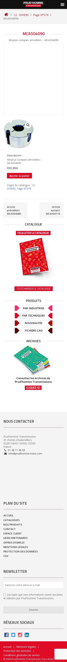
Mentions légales (15, 547)
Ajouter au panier (19, 176)
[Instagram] (20, 635)
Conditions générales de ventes (21, 655)
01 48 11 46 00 (16, 450)
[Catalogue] (33, 253)
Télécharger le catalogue (33, 289)
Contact (9, 529)
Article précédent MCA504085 (14, 210)
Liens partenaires (15, 538)
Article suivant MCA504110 (53, 210)
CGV (5, 556)
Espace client (12, 533)
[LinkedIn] (27, 635)
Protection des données (20, 551)
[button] (28, 125)
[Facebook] (6, 635)
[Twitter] (13, 635)
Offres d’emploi (13, 542)
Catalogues (11, 520)
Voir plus (12, 167)
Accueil (8, 515)
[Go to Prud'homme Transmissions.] (6, 15)
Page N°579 (24, 188)
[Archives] (33, 367)
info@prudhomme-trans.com (25, 453)
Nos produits (12, 524)
